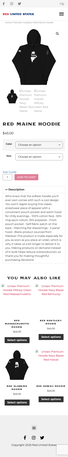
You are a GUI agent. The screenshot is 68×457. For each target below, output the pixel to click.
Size (8, 156)
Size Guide (10, 172)
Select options (17, 340)
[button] (62, 14)
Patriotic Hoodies (22, 22)
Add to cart (26, 177)
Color (9, 144)
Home (8, 22)
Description (16, 189)
